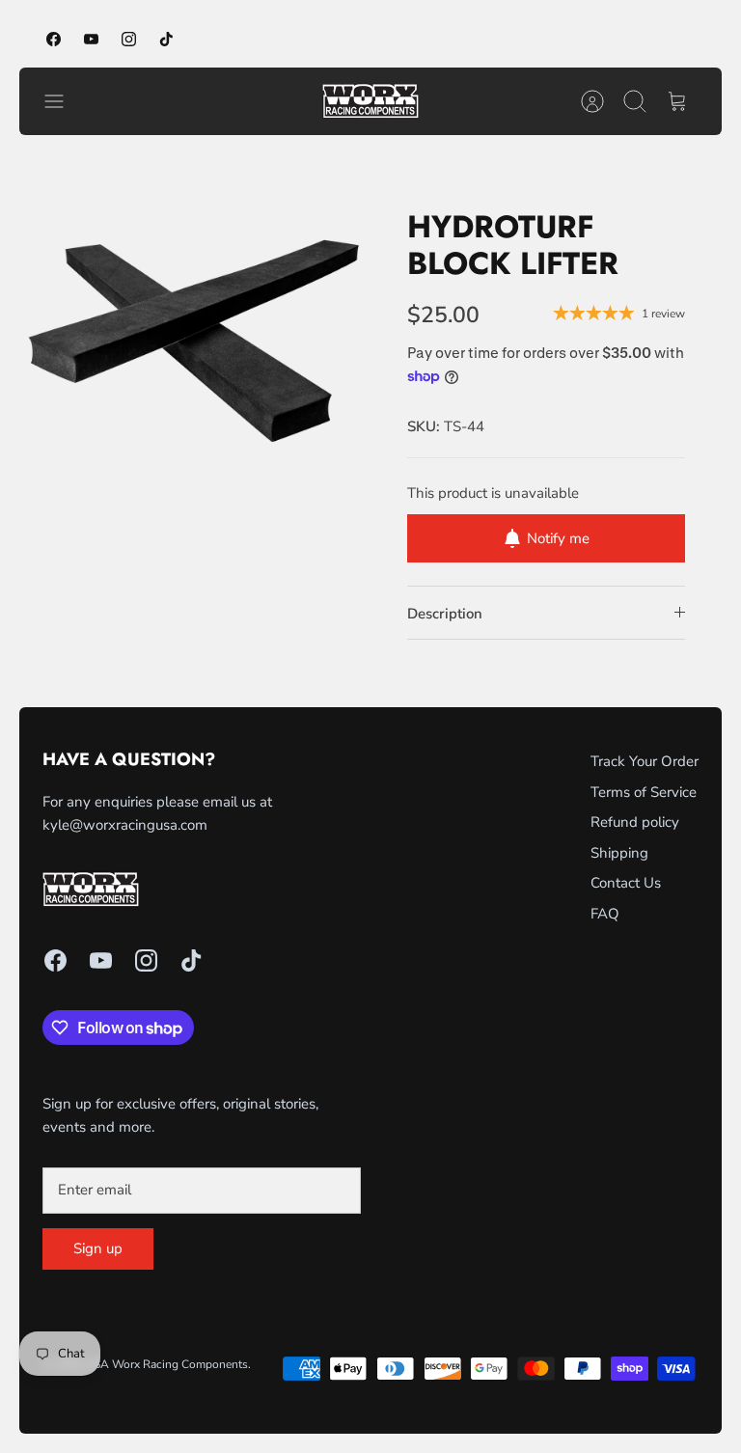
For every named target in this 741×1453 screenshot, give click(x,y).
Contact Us (625, 882)
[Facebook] (53, 39)
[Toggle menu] (63, 101)
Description (444, 613)
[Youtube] (91, 39)
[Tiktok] (166, 39)
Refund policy (634, 822)
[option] (194, 330)
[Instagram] (129, 39)
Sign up (98, 1248)
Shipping (619, 853)
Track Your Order (644, 761)
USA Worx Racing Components (166, 1364)
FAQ (604, 913)
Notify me (558, 538)
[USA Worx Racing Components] (370, 101)
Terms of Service (643, 792)
